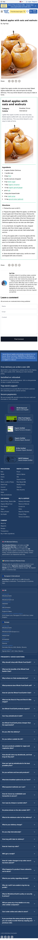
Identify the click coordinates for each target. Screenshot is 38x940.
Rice (2, 479)
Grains (2, 477)
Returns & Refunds (24, 504)
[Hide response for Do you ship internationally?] (34, 831)
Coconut (3, 487)
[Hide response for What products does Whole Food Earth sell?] (34, 685)
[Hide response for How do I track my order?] (34, 846)
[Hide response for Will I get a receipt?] (34, 853)
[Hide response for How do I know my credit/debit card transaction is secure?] (34, 794)
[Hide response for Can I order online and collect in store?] (34, 911)
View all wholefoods (6, 495)
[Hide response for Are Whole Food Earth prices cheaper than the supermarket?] (34, 723)
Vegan (2, 509)
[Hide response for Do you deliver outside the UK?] (34, 739)
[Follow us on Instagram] (8, 937)
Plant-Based (4, 506)
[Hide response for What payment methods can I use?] (34, 786)
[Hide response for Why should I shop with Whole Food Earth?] (34, 662)
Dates (2, 492)
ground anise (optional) (16, 199)
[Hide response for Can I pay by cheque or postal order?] (34, 802)
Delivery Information (24, 501)
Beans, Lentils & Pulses (7, 482)
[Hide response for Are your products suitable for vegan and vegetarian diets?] (34, 747)
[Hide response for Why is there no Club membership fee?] (34, 678)
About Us (3, 523)
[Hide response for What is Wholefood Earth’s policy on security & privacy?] (34, 895)
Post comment (19, 339)
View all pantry (21, 490)
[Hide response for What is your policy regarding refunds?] (34, 878)
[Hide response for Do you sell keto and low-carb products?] (34, 772)
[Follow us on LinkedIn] (12, 937)
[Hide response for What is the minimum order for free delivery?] (34, 817)
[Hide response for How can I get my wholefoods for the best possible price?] (34, 764)
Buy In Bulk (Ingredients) (7, 533)
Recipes (3, 528)
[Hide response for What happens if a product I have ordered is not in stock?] (34, 870)
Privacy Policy (22, 514)
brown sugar (11, 182)
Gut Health (4, 514)
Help (4, 1)
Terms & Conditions (24, 517)
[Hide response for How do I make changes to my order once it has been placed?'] (34, 861)
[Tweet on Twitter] (16, 81)
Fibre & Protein (5, 511)
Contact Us (22, 506)
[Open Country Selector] (22, 1)
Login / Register (32, 1)
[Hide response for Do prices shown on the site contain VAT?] (34, 810)
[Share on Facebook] (9, 81)
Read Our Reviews (24, 511)
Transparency (4, 531)
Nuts (2, 472)
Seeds (2, 474)
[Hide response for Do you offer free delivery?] (34, 731)
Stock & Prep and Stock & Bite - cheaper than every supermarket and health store (17, 6)
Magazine (3, 526)
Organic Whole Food (6, 504)
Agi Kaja (5, 23)
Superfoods (4, 490)
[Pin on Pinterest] (12, 81)
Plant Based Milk (21, 482)
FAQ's (20, 509)
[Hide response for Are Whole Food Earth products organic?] (34, 708)
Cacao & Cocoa (21, 479)
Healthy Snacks (21, 484)
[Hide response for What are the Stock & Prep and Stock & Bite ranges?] (34, 700)
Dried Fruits (4, 484)
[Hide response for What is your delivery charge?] (34, 824)
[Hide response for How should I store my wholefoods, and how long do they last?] (34, 755)
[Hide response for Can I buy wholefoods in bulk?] (34, 715)
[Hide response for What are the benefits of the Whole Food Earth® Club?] (34, 670)
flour (9, 176)
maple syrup (11, 196)
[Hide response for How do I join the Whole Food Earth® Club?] (34, 692)
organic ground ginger (16, 187)
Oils (18, 477)
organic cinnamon (14, 185)
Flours (18, 472)
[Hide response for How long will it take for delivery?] (34, 839)
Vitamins (19, 487)
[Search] (24, 11)
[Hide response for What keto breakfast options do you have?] (34, 779)
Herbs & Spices (21, 474)
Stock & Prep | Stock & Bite (8, 501)
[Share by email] (19, 81)
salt (9, 190)
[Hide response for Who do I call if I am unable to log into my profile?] (34, 886)
